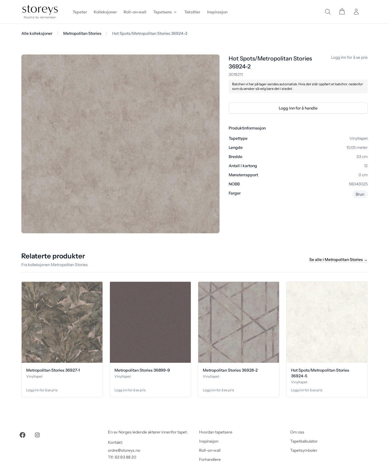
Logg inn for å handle (298, 108)
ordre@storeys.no (124, 450)
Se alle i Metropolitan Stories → (338, 259)
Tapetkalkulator (304, 441)
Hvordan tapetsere (215, 432)
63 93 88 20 (125, 457)
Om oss (297, 432)
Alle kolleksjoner (36, 33)
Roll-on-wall (209, 450)
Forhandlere (210, 459)
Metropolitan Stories (82, 33)
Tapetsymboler (303, 450)
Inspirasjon (208, 441)
